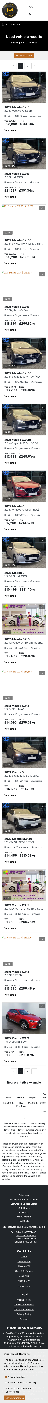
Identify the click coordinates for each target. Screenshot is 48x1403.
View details (10, 130)
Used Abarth (24, 1261)
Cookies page (12, 1391)
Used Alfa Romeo (24, 1271)
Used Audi (24, 1276)
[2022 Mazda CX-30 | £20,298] (24, 220)
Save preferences (15, 1398)
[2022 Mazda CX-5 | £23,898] (24, 87)
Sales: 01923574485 (25, 1232)
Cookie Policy (24, 1299)
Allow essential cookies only (22, 1382)
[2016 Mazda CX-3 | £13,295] (24, 951)
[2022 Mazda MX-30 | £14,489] (24, 818)
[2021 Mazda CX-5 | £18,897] (24, 286)
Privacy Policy (24, 1314)
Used (24, 1256)
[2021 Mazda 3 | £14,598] (24, 752)
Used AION (24, 1266)
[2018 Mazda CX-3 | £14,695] (24, 685)
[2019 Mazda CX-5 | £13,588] (24, 885)
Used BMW (24, 1280)
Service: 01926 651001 (25, 1242)
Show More (24, 1286)
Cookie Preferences (24, 1304)
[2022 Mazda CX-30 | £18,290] (24, 353)
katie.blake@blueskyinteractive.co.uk (26, 1226)
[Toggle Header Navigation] (44, 10)
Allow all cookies (16, 1377)
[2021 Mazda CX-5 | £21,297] (24, 153)
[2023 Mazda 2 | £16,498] (24, 552)
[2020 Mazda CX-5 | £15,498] (24, 619)
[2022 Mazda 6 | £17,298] (24, 486)
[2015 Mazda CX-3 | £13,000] (24, 1018)
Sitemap (24, 1319)
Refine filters (25, 55)
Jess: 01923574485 (26, 1235)
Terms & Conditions (24, 1309)
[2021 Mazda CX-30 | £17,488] (24, 419)
